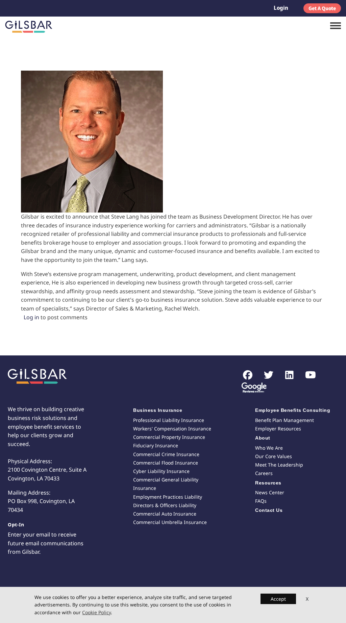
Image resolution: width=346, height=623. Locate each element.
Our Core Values (273, 456)
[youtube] (307, 375)
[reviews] (252, 388)
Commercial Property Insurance (169, 437)
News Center (269, 492)
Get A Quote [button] (322, 8)
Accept (278, 599)
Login (281, 7)
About (262, 438)
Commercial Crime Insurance (166, 454)
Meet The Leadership (279, 465)
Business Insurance (157, 410)
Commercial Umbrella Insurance (170, 522)
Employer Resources (278, 428)
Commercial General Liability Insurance (165, 483)
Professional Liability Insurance (168, 420)
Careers (264, 473)
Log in (31, 317)
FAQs (261, 501)
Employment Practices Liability (167, 497)
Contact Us (268, 510)
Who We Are (269, 448)
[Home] (28, 27)
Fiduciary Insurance (155, 445)
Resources (268, 482)
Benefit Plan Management (284, 420)
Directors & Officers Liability (164, 505)
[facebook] (244, 375)
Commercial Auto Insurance (164, 513)
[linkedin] (286, 375)
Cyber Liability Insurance (161, 471)
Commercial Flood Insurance (165, 462)
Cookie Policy (96, 612)
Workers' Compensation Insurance (172, 428)
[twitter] (265, 375)
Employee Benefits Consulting (292, 410)
